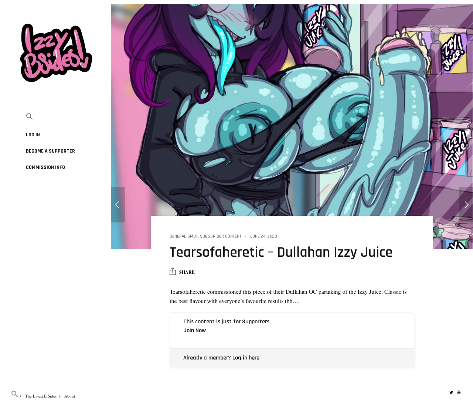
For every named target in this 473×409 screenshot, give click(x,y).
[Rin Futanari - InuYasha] (118, 204)
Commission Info (45, 167)
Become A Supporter (50, 151)
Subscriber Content (220, 236)
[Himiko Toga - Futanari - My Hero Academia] (466, 204)
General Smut (184, 236)
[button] (55, 117)
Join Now (194, 330)
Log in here (245, 358)
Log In (33, 135)
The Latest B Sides (41, 396)
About (69, 396)
